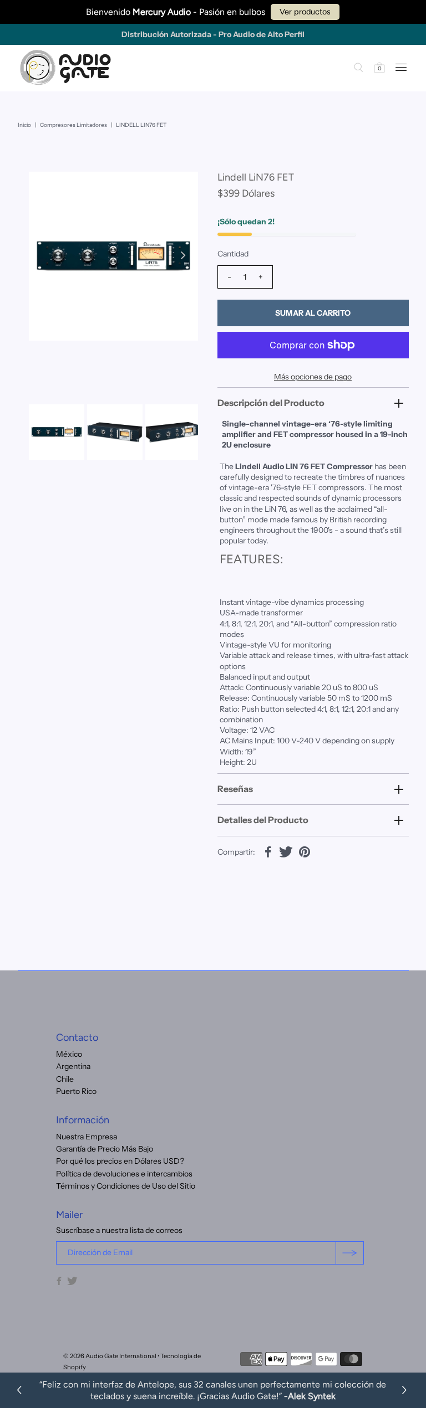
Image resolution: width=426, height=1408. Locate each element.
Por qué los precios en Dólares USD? (120, 1161)
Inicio (24, 125)
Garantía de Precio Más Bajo (104, 1149)
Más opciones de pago (313, 377)
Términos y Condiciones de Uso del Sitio (125, 1186)
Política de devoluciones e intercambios (124, 1174)
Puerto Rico (76, 1091)
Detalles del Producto (262, 819)
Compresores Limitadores (73, 125)
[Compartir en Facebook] (268, 851)
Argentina (73, 1066)
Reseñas (235, 788)
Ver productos (305, 12)
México (69, 1054)
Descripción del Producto (270, 402)
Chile (65, 1079)
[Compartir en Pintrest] (304, 851)
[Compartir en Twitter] (286, 851)
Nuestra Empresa (86, 1137)
